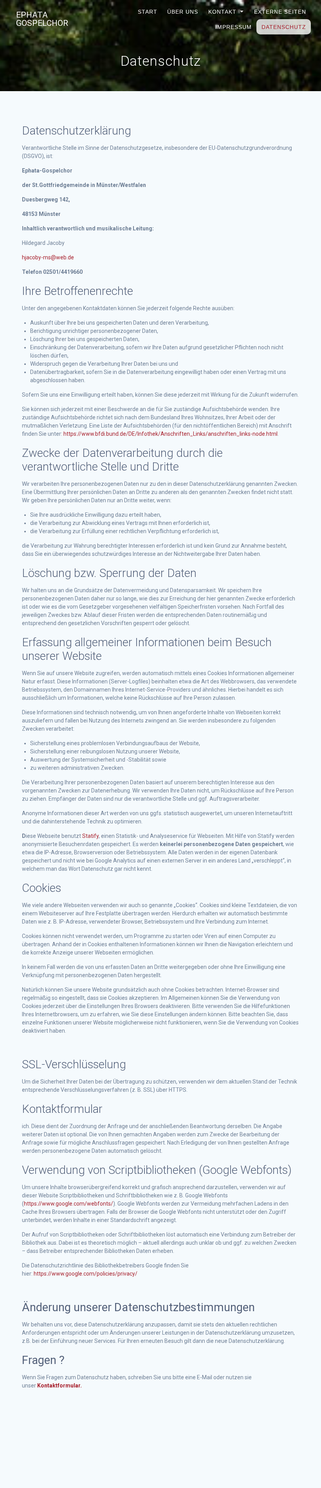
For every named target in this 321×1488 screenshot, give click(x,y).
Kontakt (222, 12)
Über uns (182, 12)
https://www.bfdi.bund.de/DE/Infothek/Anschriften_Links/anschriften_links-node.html (170, 434)
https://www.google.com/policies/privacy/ (85, 1274)
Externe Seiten (280, 12)
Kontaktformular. (59, 1385)
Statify (90, 836)
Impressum (233, 27)
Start (147, 12)
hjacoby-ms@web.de (48, 257)
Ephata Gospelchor (42, 19)
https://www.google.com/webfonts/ (68, 1203)
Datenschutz (283, 27)
